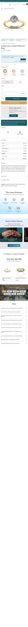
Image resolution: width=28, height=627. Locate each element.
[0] (26, 4)
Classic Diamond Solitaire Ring (7, 279)
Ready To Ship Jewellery (14, 245)
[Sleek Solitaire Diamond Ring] (20, 270)
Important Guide (4, 176)
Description (3, 163)
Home (2, 8)
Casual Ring (8, 184)
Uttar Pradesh (20, 293)
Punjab (14, 293)
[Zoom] (25, 12)
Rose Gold (13, 71)
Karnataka (23, 291)
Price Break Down (8, 50)
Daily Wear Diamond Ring (16, 184)
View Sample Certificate (5, 179)
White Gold (22, 71)
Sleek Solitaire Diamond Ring (20, 278)
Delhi (4, 291)
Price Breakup (3, 140)
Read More (12, 57)
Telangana (16, 291)
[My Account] (24, 4)
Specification (3, 127)
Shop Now (13, 115)
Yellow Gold (5, 71)
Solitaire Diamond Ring (12, 185)
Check (23, 93)
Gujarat (9, 291)
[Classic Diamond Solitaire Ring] (7, 270)
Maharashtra (7, 293)
